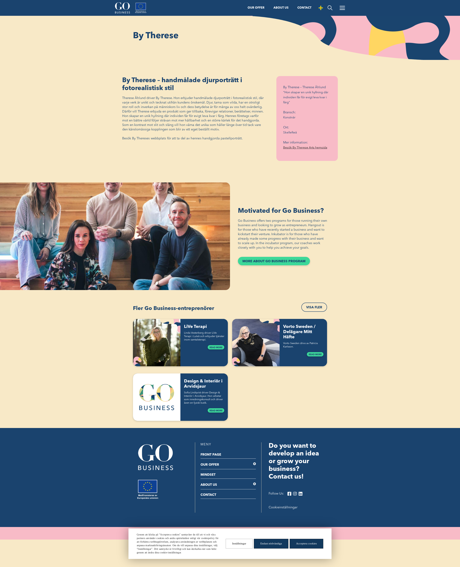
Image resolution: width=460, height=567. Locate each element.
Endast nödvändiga (271, 543)
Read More (216, 348)
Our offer (256, 7)
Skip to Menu (34, 3)
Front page (211, 454)
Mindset (208, 474)
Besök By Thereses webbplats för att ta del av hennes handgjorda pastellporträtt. (182, 138)
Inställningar (239, 543)
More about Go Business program (276, 262)
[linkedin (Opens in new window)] (300, 494)
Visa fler (314, 307)
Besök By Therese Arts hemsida (307, 148)
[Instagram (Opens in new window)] (295, 494)
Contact (304, 7)
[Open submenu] (254, 464)
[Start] (122, 7)
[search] (330, 7)
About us (280, 7)
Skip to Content (12, 3)
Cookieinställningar (283, 507)
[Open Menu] (342, 8)
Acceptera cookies (306, 543)
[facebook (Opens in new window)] (289, 494)
